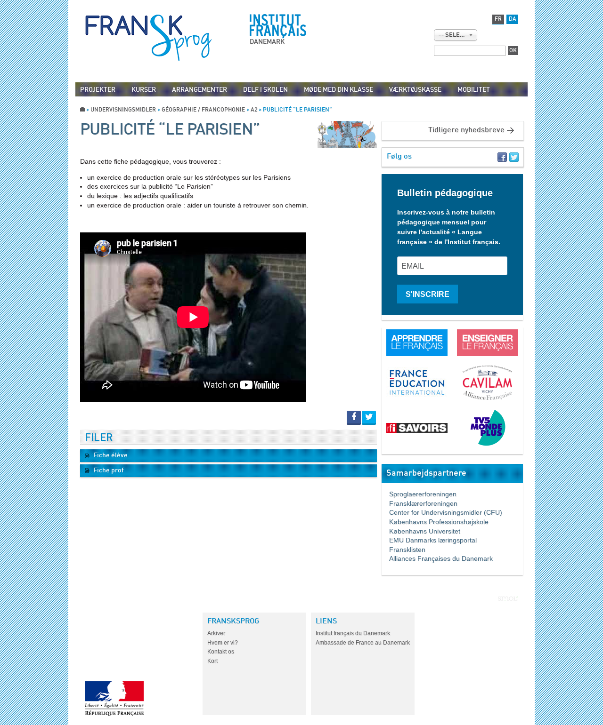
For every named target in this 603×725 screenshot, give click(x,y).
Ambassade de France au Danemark (363, 642)
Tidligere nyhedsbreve (466, 130)
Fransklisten (403, 549)
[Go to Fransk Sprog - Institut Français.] (82, 110)
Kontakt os (220, 651)
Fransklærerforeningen (419, 503)
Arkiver (216, 633)
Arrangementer (199, 90)
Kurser (143, 90)
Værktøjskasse (415, 90)
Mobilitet (473, 90)
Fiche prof (108, 470)
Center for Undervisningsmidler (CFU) (442, 512)
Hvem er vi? (222, 642)
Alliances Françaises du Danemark (437, 558)
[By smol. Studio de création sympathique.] (508, 598)
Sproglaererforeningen (419, 494)
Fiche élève (110, 455)
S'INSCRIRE (427, 294)
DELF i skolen (265, 90)
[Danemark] (148, 37)
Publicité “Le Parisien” (170, 130)
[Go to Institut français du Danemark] (278, 26)
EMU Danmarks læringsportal (429, 540)
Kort (212, 661)
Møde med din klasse (338, 90)
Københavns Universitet (421, 531)
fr (498, 19)
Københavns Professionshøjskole (435, 522)
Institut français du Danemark (353, 633)
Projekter (97, 90)
